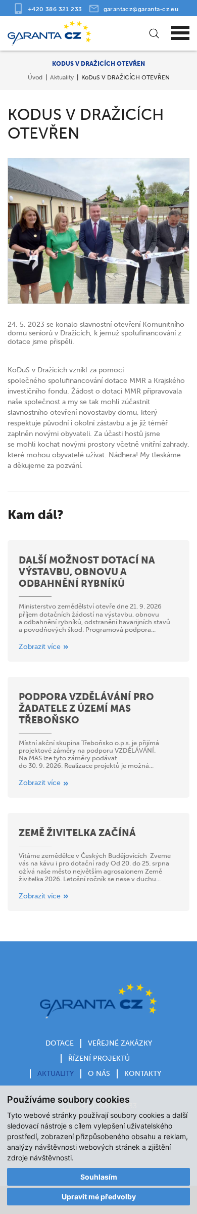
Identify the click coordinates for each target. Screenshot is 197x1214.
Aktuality (62, 77)
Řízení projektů (99, 1058)
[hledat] (152, 33)
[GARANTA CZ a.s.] (80, 33)
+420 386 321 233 (55, 9)
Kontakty (142, 1073)
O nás (99, 1073)
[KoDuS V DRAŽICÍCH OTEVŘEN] (98, 231)
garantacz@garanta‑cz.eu (141, 9)
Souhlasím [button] (98, 1177)
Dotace (59, 1043)
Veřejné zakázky (120, 1043)
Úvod (35, 77)
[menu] (180, 33)
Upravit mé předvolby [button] (99, 1196)
